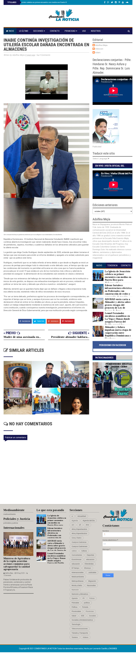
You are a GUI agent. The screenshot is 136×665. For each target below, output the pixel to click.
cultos (74, 551)
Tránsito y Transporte (80, 633)
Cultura (84, 551)
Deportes (90, 555)
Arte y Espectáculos (79, 533)
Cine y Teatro (76, 538)
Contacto (55, 31)
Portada (85, 607)
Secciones (38, 31)
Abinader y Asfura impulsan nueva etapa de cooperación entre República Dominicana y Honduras (118, 333)
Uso (84, 31)
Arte (87, 525)
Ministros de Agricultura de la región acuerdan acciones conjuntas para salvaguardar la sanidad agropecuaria (16, 564)
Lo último (23, 31)
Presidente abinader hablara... (70, 337)
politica (87, 603)
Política (74, 607)
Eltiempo (87, 568)
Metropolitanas (77, 581)
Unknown (99, 49)
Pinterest (68, 321)
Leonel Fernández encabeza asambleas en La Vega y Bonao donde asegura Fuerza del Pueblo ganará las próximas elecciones (111, 320)
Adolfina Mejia (101, 45)
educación (76, 564)
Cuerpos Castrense (79, 542)
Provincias (90, 611)
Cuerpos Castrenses (79, 546)
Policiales (75, 603)
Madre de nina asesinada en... (22, 337)
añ (80, 525)
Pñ (83, 598)
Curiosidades (77, 555)
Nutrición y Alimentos (80, 594)
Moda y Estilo (77, 585)
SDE (82, 616)
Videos (85, 637)
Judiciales (92, 572)
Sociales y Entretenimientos (82, 620)
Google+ (54, 321)
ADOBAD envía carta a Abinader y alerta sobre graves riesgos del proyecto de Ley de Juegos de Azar (118, 305)
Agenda (75, 521)
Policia (91, 598)
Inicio (11, 31)
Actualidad (82, 516)
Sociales (92, 616)
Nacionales (91, 585)
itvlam (97, 52)
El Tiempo (75, 568)
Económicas (76, 559)
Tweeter (40, 321)
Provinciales (76, 611)
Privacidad (70, 31)
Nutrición (75, 590)
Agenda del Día (89, 521)
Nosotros (96, 31)
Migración (92, 581)
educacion (90, 559)
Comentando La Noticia (45, 648)
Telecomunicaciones (80, 629)
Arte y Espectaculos (79, 529)
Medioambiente (78, 577)
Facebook (25, 321)
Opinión (75, 598)
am (73, 525)
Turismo (75, 637)
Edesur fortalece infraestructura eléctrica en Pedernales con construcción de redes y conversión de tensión (118, 291)
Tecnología (76, 624)
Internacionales (77, 572)
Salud (74, 616)
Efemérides (89, 564)
